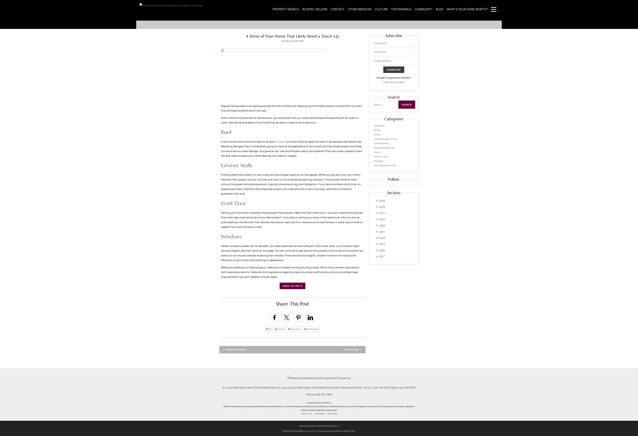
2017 (382, 256)
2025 (382, 207)
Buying (377, 134)
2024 (382, 213)
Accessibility (320, 413)
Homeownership (381, 143)
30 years (280, 141)
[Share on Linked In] (310, 317)
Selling (377, 130)
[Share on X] (286, 317)
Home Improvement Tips (385, 165)
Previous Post (236, 349)
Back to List (292, 285)
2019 (382, 244)
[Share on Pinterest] (298, 317)
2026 (382, 201)
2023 (382, 219)
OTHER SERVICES (360, 9)
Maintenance (312, 329)
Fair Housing (332, 413)
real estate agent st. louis (385, 139)
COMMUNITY (423, 9)
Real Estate (379, 125)
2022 (382, 225)
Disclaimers (337, 431)
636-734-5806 (324, 394)
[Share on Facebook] (274, 317)
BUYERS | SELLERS (314, 9)
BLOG (439, 9)
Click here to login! (394, 82)
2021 (382, 232)
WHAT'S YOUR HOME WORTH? (467, 9)
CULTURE (381, 9)
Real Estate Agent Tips (384, 147)
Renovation (295, 329)
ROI (269, 329)
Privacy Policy (306, 413)
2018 (382, 250)
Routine (280, 329)
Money (377, 152)
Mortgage (378, 161)
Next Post (351, 349)
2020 (382, 238)
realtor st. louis (380, 156)
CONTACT (338, 9)
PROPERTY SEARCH (285, 9)
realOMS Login (349, 431)
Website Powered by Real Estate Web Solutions (319, 426)
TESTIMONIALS (401, 9)
